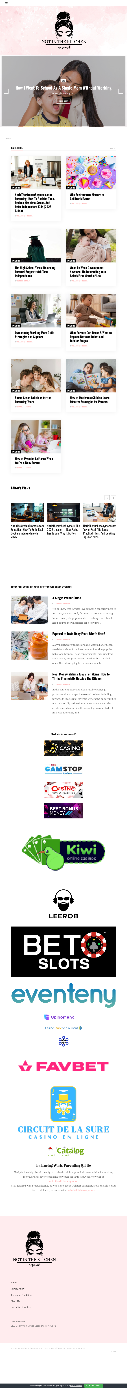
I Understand (93, 1386)
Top (114, 1352)
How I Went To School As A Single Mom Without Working (63, 87)
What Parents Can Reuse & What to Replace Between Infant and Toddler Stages (91, 336)
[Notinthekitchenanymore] (63, 30)
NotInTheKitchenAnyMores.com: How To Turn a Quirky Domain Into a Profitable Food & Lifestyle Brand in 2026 (99, 533)
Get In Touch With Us (21, 1307)
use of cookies (76, 1386)
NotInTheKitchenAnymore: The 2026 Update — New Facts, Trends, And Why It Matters (27, 529)
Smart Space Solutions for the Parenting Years (33, 399)
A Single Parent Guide (66, 597)
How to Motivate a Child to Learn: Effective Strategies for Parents (90, 399)
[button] (113, 497)
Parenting (17, 148)
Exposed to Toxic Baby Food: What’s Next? (78, 633)
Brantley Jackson (24, 406)
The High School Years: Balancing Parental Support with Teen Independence (35, 271)
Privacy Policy (17, 1289)
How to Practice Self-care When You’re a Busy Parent (34, 460)
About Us (15, 1301)
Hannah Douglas (24, 280)
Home (14, 1282)
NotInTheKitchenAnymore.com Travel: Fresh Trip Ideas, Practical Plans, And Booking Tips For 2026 (63, 531)
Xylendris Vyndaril (25, 215)
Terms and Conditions (21, 1295)
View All (113, 148)
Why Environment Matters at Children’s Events (87, 196)
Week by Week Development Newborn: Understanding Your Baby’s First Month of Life (88, 271)
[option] (63, 91)
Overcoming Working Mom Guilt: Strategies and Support (35, 334)
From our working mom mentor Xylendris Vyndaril (42, 587)
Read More (63, 101)
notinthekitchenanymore (81, 1190)
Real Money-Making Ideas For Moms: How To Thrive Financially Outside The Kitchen (81, 676)
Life (63, 81)
